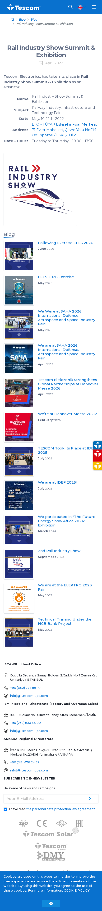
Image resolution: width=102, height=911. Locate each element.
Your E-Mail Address (26, 798)
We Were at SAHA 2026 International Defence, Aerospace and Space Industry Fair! (66, 317)
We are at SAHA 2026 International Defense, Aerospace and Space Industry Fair (66, 351)
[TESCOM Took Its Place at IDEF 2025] (21, 461)
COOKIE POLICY (77, 890)
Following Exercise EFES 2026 (65, 242)
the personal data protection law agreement (60, 809)
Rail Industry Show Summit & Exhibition (51, 51)
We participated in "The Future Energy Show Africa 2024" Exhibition (66, 520)
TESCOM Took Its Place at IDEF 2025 (67, 450)
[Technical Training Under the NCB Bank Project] (21, 632)
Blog (22, 19)
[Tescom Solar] (51, 832)
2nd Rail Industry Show (59, 550)
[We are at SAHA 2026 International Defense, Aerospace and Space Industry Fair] (21, 358)
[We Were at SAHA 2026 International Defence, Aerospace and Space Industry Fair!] (21, 324)
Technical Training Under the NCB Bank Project (65, 621)
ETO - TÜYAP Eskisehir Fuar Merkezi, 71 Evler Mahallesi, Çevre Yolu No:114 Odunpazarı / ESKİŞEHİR (64, 129)
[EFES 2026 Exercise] (21, 290)
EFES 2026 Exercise (56, 277)
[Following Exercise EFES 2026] (21, 256)
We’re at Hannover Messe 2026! (67, 414)
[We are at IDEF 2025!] (21, 495)
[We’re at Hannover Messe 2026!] (21, 427)
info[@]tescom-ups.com (29, 696)
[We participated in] (21, 530)
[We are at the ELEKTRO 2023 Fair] (21, 598)
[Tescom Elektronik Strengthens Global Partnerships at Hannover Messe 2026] (21, 393)
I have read (52, 809)
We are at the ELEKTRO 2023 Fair (65, 587)
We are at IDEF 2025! (57, 482)
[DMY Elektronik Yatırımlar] (51, 856)
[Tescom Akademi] (51, 844)
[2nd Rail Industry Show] (21, 564)
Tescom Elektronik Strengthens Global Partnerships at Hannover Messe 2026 (68, 383)
